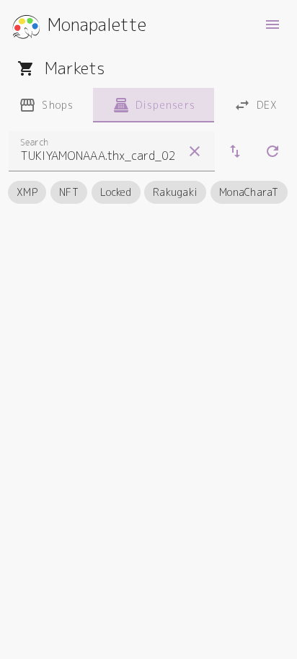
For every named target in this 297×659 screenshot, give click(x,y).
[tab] (46, 105)
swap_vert (235, 151)
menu (272, 24)
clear (194, 151)
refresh (272, 151)
